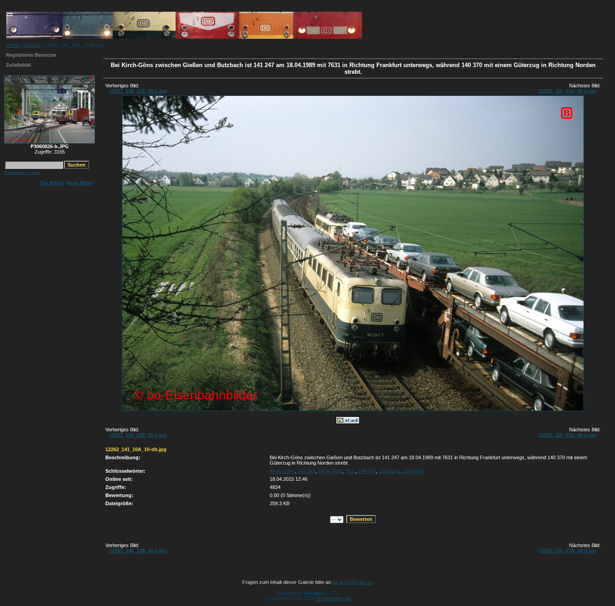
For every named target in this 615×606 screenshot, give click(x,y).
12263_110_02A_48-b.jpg (568, 91)
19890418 (413, 471)
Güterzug (389, 471)
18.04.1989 (330, 471)
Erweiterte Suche (22, 172)
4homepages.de (333, 598)
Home (12, 45)
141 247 (306, 471)
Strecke (32, 45)
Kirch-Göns (282, 471)
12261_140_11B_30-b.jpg (138, 91)
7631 (350, 471)
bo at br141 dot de (352, 582)
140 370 (367, 471)
